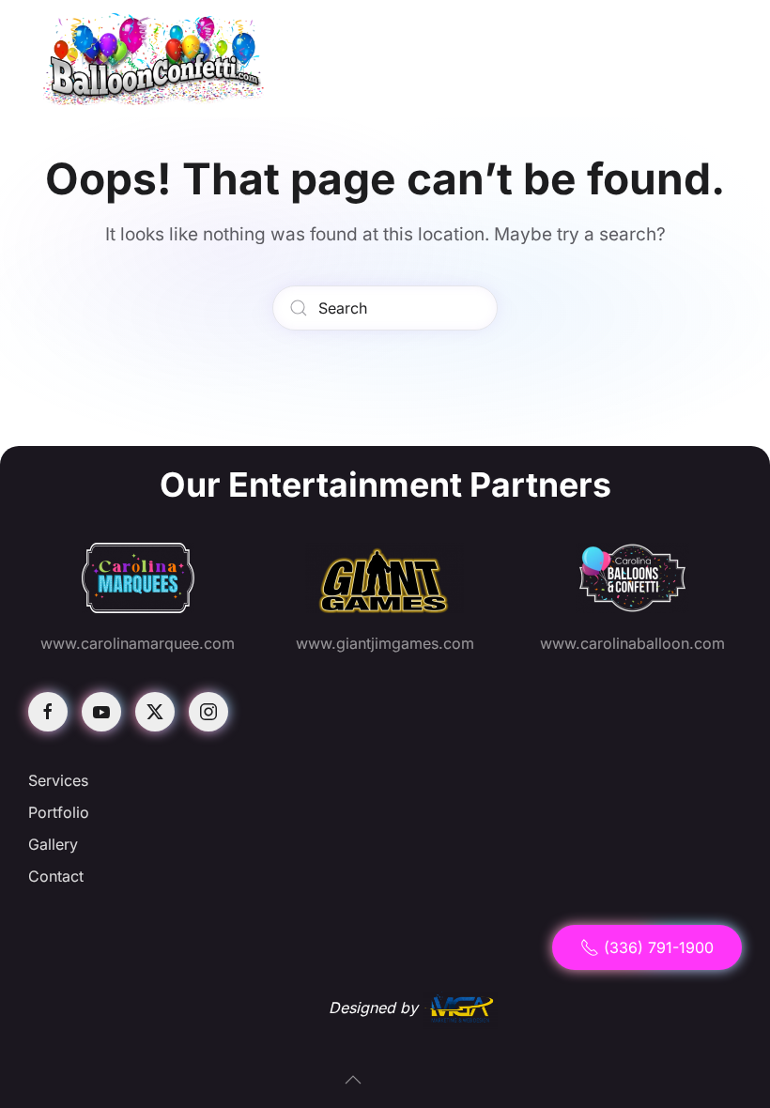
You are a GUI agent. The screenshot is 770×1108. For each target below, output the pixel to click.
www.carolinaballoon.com (632, 643)
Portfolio (58, 812)
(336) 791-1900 (659, 947)
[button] (353, 1079)
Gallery (53, 844)
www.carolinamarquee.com (137, 643)
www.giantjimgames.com (385, 643)
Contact (56, 876)
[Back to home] (155, 58)
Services (58, 780)
